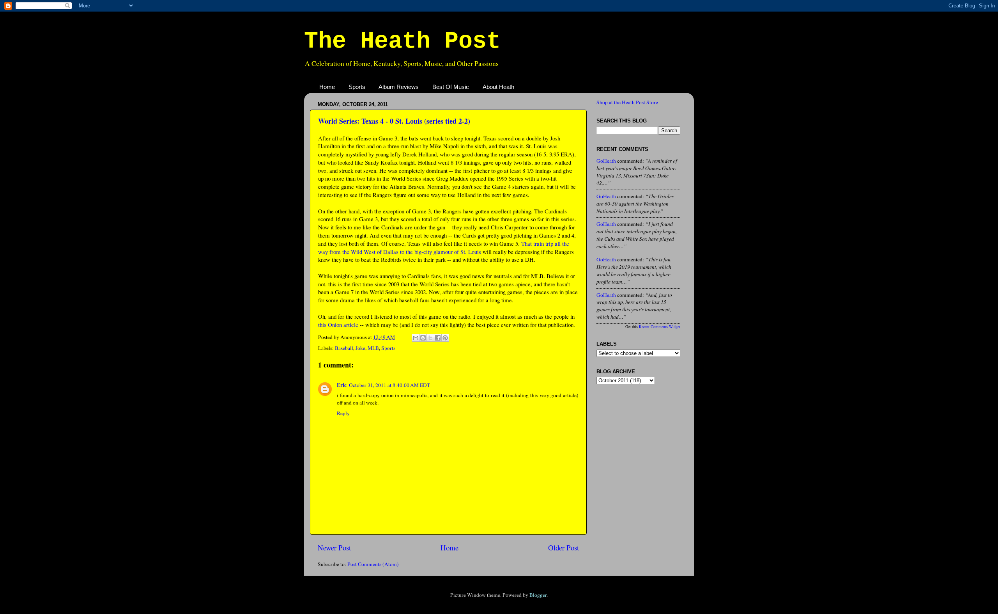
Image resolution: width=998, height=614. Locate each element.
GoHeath (606, 160)
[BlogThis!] (423, 338)
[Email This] (415, 338)
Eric (342, 385)
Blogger (538, 594)
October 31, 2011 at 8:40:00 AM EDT (389, 385)
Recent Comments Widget (659, 326)
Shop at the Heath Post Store (627, 102)
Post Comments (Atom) (373, 564)
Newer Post (334, 547)
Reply (343, 413)
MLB (373, 347)
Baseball (344, 347)
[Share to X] (430, 338)
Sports (357, 86)
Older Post (563, 547)
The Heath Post (402, 41)
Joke (360, 347)
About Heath (498, 86)
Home (327, 86)
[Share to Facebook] (438, 338)
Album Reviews (399, 86)
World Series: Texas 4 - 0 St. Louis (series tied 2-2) (394, 121)
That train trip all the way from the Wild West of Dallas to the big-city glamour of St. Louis (443, 248)
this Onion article (338, 324)
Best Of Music (450, 86)
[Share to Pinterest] (445, 338)
